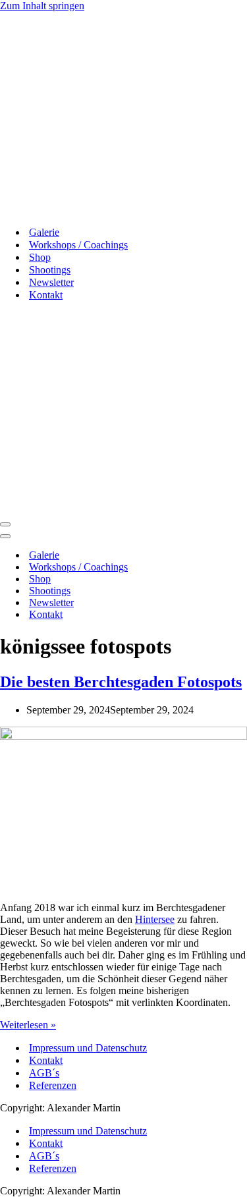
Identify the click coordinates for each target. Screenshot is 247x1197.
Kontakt (46, 1060)
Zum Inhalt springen (42, 5)
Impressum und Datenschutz (88, 1047)
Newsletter (51, 282)
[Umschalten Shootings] (230, 591)
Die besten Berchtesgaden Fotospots (121, 681)
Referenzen (52, 1085)
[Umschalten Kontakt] (230, 615)
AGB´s (44, 1072)
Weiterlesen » (28, 1024)
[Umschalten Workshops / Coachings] (230, 567)
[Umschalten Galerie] (230, 555)
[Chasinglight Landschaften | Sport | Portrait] (60, 209)
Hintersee (155, 919)
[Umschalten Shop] (230, 579)
